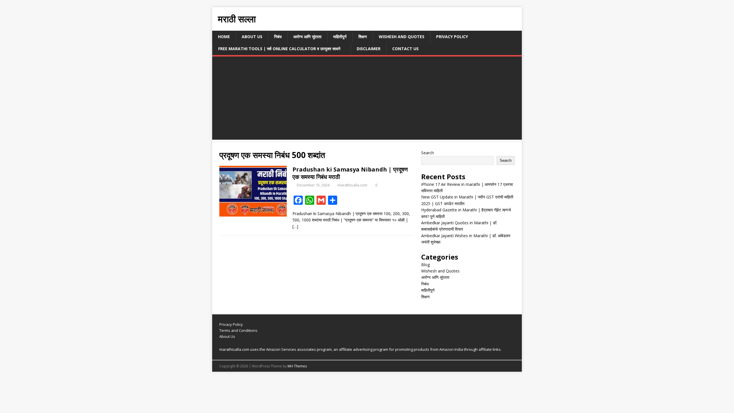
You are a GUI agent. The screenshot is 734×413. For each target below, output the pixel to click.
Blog (425, 264)
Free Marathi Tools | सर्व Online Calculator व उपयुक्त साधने (279, 48)
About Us (252, 36)
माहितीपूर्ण (340, 36)
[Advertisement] (367, 99)
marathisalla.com (352, 185)
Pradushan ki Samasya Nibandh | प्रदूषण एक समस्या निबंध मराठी (350, 173)
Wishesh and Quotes (401, 36)
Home (224, 36)
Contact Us (405, 48)
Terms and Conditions (238, 330)
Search (427, 152)
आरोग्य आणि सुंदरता (307, 36)
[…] (295, 226)
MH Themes (297, 366)
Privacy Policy (452, 36)
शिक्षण (362, 36)
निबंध (278, 36)
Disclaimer (368, 48)
